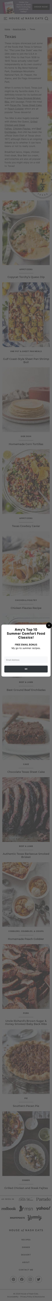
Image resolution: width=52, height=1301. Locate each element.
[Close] (49, 625)
